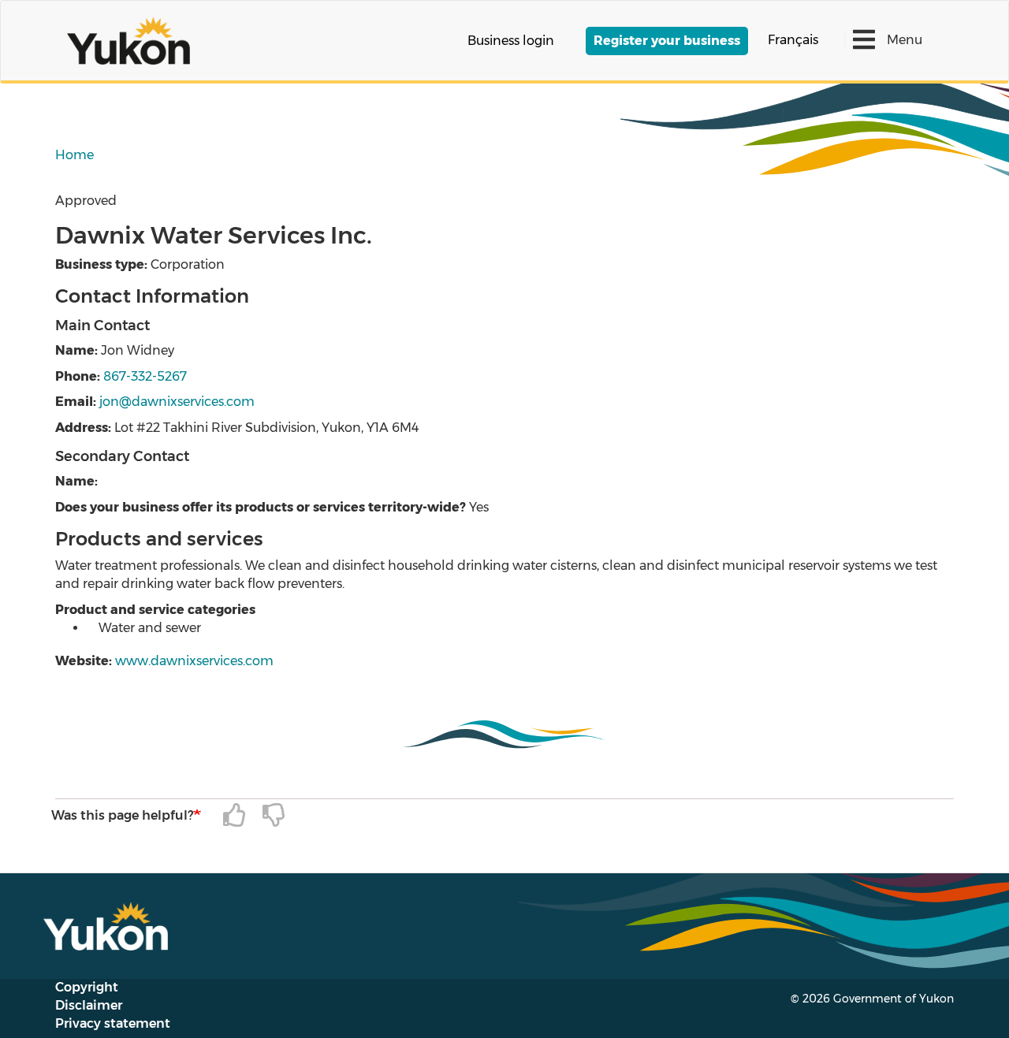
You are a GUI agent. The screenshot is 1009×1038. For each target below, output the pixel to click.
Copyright (86, 987)
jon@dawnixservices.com (177, 401)
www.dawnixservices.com (194, 660)
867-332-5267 (145, 376)
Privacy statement (112, 1023)
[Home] (134, 41)
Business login (510, 40)
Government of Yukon (893, 998)
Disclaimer (88, 1005)
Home (74, 154)
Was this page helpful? (122, 815)
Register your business (667, 40)
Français (793, 39)
